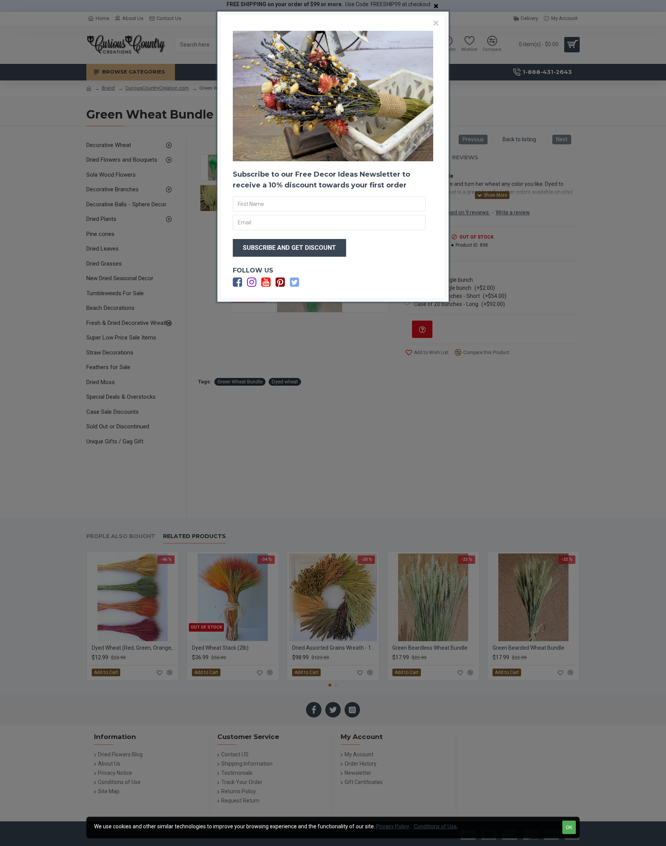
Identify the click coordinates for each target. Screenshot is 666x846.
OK (569, 827)
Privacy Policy (392, 826)
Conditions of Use (435, 826)
